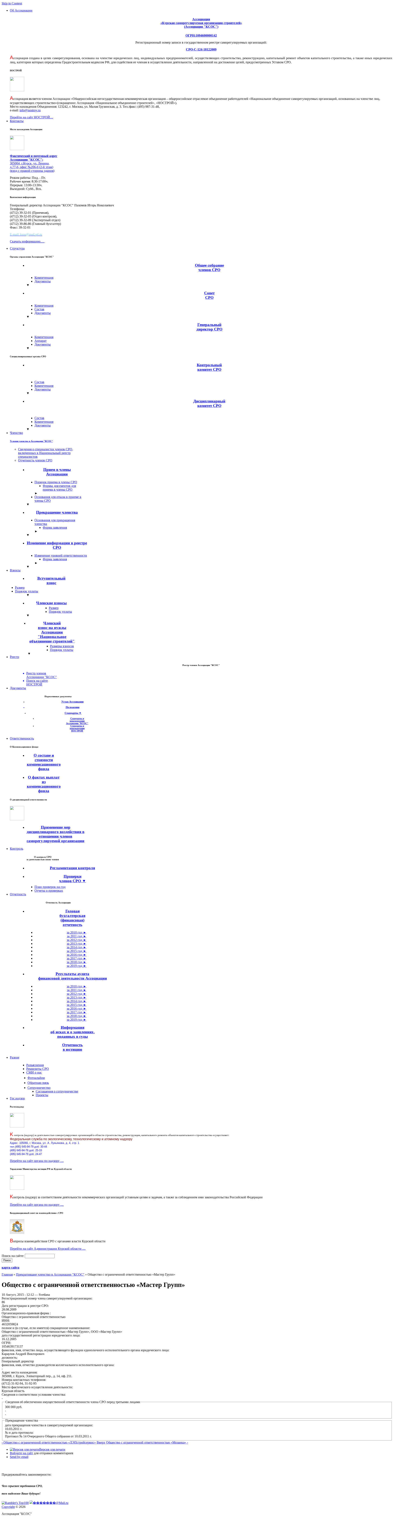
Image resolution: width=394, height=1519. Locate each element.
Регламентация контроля (72, 868)
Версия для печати (52, 1449)
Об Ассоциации (21, 10)
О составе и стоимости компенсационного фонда (44, 762)
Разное (14, 1057)
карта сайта (10, 1267)
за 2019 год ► (76, 966)
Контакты (17, 121)
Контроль (16, 848)
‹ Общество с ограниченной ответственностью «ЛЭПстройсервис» (49, 1442)
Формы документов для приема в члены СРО (59, 487)
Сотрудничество (38, 1087)
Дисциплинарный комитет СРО (209, 403)
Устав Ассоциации (72, 701)
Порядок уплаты (26, 591)
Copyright (8, 1507)
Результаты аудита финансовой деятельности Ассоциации (72, 976)
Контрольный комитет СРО (209, 367)
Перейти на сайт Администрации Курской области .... (48, 1248)
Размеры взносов (62, 646)
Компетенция (43, 277)
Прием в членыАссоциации (57, 471)
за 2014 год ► (76, 947)
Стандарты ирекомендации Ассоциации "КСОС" (77, 721)
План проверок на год (49, 887)
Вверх (101, 1442)
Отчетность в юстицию (72, 1047)
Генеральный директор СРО (209, 327)
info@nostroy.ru (30, 110)
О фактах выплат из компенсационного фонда (44, 784)
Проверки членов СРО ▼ (72, 878)
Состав (39, 309)
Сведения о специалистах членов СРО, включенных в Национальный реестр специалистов (45, 452)
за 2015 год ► (76, 951)
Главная (7, 1274)
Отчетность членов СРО (35, 460)
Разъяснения (35, 1065)
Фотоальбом (36, 1078)
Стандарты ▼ (73, 713)
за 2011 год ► (76, 936)
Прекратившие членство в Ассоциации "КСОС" (50, 1274)
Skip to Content (12, 3)
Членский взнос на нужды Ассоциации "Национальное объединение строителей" (52, 632)
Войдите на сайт (21, 1453)
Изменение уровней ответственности (60, 555)
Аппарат (40, 340)
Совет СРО (209, 295)
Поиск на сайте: (13, 1256)
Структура (17, 248)
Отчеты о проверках (48, 890)
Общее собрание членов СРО (209, 267)
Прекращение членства (57, 512)
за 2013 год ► (76, 943)
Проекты (42, 1095)
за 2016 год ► (76, 954)
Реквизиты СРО (37, 1068)
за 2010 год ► (76, 932)
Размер (20, 587)
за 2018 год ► (76, 962)
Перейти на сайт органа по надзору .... (37, 1161)
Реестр (14, 657)
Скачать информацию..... (27, 241)
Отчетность (18, 894)
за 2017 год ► (76, 958)
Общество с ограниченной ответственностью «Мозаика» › (147, 1442)
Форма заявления (55, 527)
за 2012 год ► (76, 940)
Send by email (19, 1457)
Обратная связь (38, 1082)
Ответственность (22, 738)
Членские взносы (51, 603)
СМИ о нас (34, 1072)
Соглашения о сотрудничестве (57, 1091)
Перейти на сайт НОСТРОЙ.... (31, 117)
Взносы (15, 570)
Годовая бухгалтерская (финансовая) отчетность (72, 918)
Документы (42, 281)
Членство (16, 433)
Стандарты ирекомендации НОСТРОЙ (77, 728)
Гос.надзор (17, 1098)
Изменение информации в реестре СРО (57, 545)
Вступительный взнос (51, 580)
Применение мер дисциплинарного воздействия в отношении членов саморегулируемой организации (55, 834)
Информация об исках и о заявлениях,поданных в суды (72, 1032)
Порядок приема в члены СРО (55, 482)
